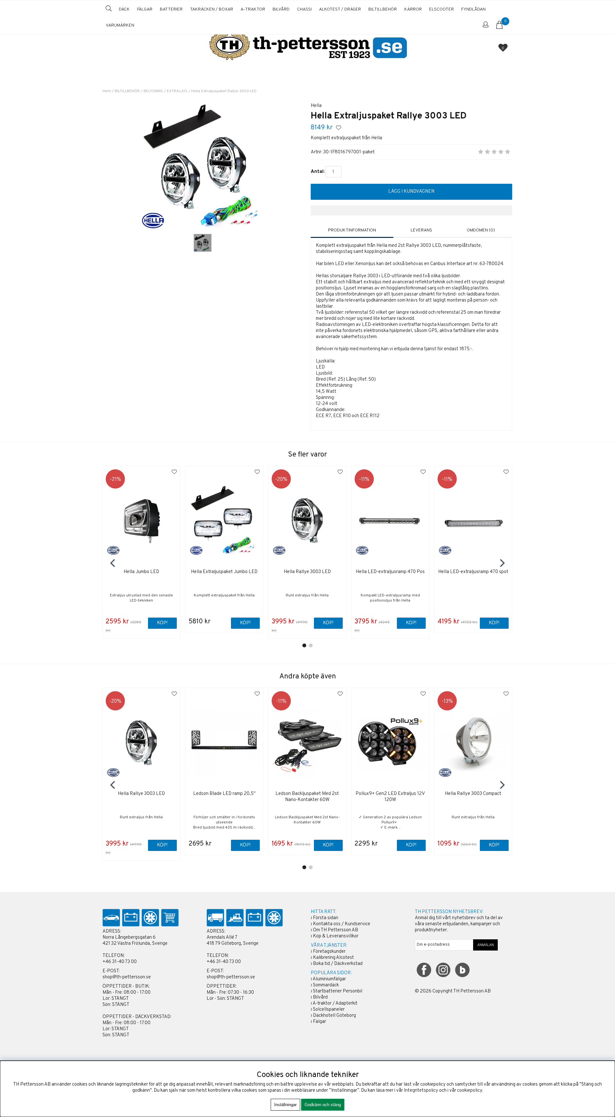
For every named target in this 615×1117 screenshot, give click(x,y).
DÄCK (124, 9)
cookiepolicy (469, 1091)
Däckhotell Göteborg (334, 1016)
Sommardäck (326, 985)
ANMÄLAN (485, 945)
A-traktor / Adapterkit (335, 1003)
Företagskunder (329, 952)
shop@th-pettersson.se (126, 977)
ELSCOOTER (441, 9)
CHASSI (304, 9)
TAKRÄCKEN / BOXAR (211, 9)
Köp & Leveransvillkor (335, 936)
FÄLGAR (144, 9)
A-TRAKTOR (253, 9)
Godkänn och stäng (323, 1104)
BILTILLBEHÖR (382, 9)
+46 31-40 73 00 (119, 962)
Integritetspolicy (421, 1091)
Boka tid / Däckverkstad (338, 964)
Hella (316, 106)
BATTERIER (171, 9)
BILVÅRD (281, 9)
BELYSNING (153, 91)
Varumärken (120, 25)
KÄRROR (413, 9)
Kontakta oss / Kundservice (341, 924)
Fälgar (319, 1022)
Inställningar (285, 1104)
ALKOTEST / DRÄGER (340, 9)
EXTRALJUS (177, 91)
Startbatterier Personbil (337, 991)
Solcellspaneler (329, 1010)
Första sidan (325, 918)
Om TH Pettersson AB (335, 930)
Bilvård (320, 997)
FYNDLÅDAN (473, 9)
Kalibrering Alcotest (333, 958)
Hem (106, 91)
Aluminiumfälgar (329, 979)
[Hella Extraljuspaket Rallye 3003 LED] (202, 243)
